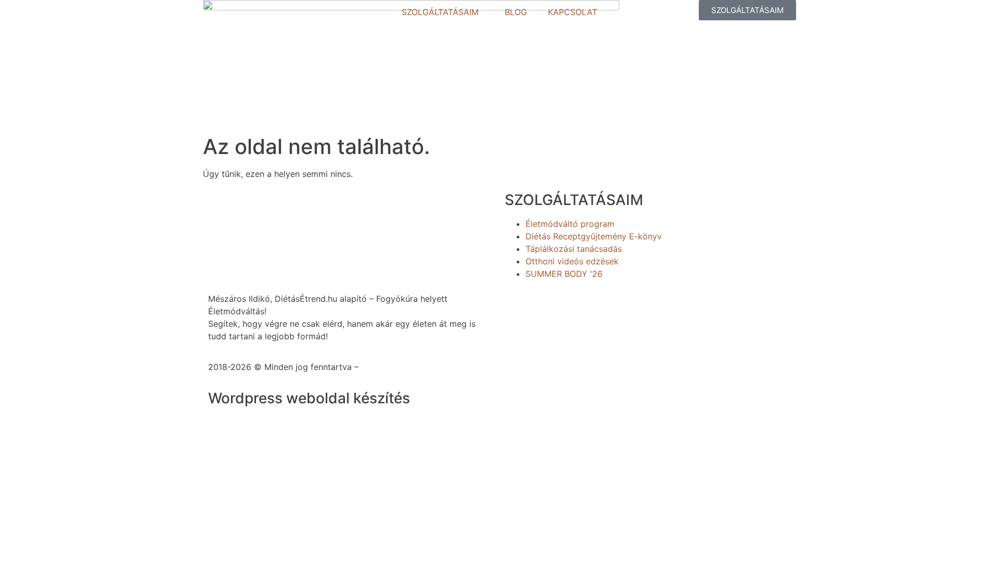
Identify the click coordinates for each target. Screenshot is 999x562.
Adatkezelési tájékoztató (410, 367)
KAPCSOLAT (572, 12)
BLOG (516, 12)
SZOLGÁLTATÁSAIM (440, 12)
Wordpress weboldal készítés (309, 398)
